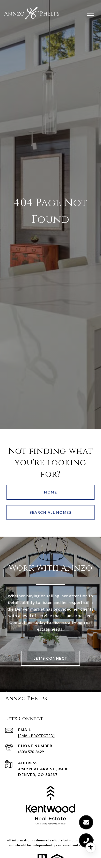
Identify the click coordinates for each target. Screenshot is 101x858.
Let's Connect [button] (50, 658)
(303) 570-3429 (31, 751)
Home (50, 492)
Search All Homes (50, 512)
